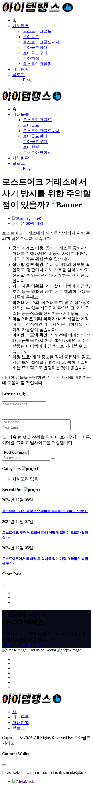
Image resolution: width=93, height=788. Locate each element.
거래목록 (20, 26)
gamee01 (35, 218)
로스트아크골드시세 (41, 42)
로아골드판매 (35, 47)
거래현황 (20, 69)
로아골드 (31, 36)
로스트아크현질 (37, 64)
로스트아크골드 (37, 31)
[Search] (53, 459)
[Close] (4, 585)
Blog (27, 80)
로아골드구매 (35, 53)
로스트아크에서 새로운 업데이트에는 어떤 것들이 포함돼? (45, 511)
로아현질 (31, 58)
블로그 (18, 75)
